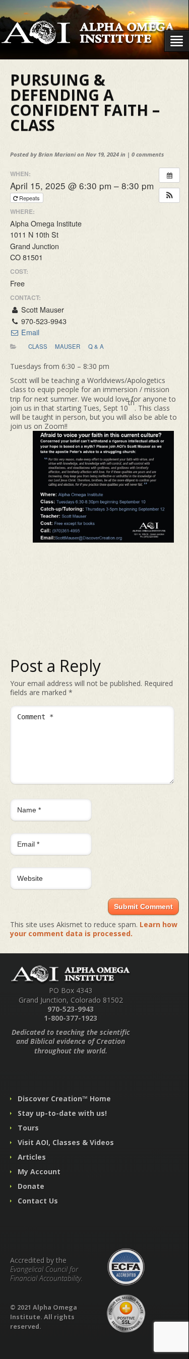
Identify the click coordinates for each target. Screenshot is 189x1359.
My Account (39, 1171)
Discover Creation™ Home (64, 1098)
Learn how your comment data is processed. (93, 929)
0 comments (148, 154)
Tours (28, 1127)
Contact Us (38, 1200)
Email (29, 332)
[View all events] (169, 175)
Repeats (29, 198)
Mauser (67, 346)
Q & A (96, 346)
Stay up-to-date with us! (62, 1113)
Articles (32, 1157)
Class (37, 346)
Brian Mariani (57, 154)
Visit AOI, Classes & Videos (66, 1142)
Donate (31, 1186)
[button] (169, 195)
